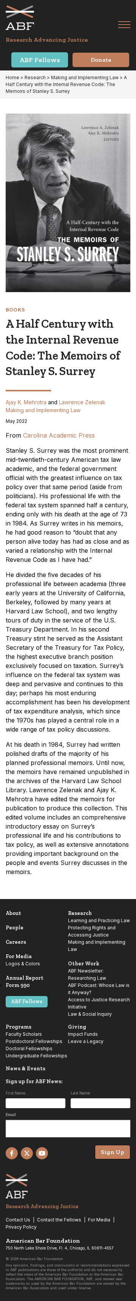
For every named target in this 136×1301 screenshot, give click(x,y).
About (13, 913)
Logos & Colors (23, 963)
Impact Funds (83, 1034)
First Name (15, 1093)
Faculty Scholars (24, 1034)
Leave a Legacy (86, 1041)
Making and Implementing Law (85, 77)
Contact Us (18, 1220)
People (14, 927)
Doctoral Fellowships (29, 1048)
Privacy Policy (21, 1227)
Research (35, 77)
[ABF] (62, 17)
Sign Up (112, 1152)
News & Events (25, 1068)
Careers (16, 942)
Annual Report (24, 978)
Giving (77, 1027)
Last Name (80, 1093)
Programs (18, 1027)
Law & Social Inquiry (90, 1014)
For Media (19, 956)
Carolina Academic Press (59, 435)
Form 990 (18, 985)
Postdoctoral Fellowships (34, 1041)
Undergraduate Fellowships (36, 1056)
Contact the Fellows (59, 1220)
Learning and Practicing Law (99, 920)
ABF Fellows (26, 1001)
